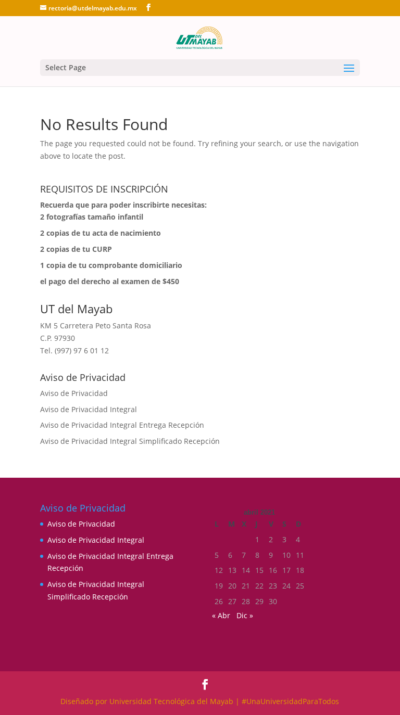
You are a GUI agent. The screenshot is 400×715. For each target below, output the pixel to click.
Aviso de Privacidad (74, 393)
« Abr (221, 615)
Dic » (244, 615)
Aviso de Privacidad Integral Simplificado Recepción (130, 441)
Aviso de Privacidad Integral (88, 409)
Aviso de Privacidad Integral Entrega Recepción (122, 425)
